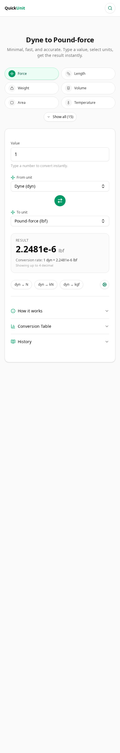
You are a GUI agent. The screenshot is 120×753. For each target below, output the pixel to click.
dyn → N (21, 284)
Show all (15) (63, 116)
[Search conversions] (110, 8)
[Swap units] (60, 201)
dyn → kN (46, 284)
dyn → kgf (71, 284)
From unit (24, 177)
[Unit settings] (104, 284)
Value (15, 143)
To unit (22, 212)
